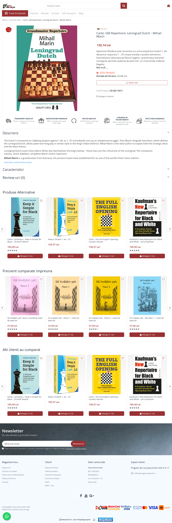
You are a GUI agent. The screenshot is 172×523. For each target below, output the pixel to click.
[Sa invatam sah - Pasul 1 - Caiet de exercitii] (65, 295)
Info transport (69, 13)
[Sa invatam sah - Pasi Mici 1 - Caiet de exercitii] (147, 295)
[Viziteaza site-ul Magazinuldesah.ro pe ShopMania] (105, 519)
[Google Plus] (91, 495)
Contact (55, 13)
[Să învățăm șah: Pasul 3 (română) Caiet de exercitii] (25, 295)
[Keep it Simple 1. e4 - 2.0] (65, 217)
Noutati (45, 13)
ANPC (47, 482)
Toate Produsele (17, 13)
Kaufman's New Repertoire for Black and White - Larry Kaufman (146, 240)
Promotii (33, 13)
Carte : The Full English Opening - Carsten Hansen (104, 240)
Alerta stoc (133, 82)
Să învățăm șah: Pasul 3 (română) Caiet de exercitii (24, 319)
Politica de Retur (51, 471)
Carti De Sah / (15, 20)
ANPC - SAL (49, 485)
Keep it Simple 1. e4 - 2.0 (59, 239)
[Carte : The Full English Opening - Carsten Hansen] (106, 217)
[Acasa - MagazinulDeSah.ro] (15, 6)
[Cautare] (124, 6)
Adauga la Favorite (106, 96)
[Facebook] (81, 495)
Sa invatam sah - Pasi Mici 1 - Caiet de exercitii (147, 319)
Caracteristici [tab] (13, 169)
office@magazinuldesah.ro (145, 473)
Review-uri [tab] (14, 177)
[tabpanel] (47, 68)
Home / (5, 20)
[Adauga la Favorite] (41, 201)
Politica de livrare (9, 478)
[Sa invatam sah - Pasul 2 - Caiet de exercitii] (106, 295)
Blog (81, 13)
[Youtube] (86, 495)
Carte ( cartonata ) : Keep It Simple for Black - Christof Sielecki (24, 240)
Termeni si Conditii (9, 471)
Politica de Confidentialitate (76, 448)
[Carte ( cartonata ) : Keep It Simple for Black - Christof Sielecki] (25, 217)
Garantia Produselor (53, 475)
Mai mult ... (102, 67)
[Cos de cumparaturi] (168, 5)
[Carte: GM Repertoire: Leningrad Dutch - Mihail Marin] (47, 68)
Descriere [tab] (10, 133)
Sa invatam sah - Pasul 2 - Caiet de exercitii (104, 319)
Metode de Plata (51, 467)
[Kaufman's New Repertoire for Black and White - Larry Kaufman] (147, 217)
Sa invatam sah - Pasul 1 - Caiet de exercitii (63, 319)
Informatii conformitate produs (18, 162)
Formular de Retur (52, 478)
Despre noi (6, 467)
